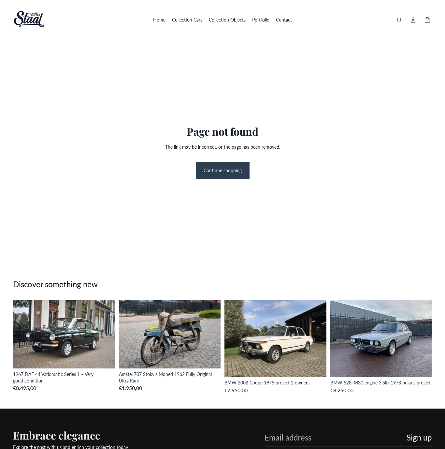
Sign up (419, 437)
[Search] (399, 20)
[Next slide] (105, 334)
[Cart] (427, 20)
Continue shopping (223, 170)
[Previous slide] (23, 334)
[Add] (105, 358)
